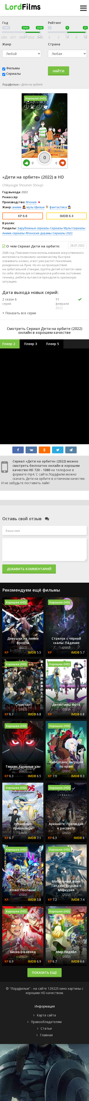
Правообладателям (46, 1022)
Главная (46, 1035)
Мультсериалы (74, 228)
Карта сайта (46, 1015)
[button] (19, 313)
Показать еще (44, 972)
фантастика (58, 207)
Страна (54, 44)
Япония (31, 202)
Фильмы (13, 68)
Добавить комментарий (29, 569)
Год (5, 23)
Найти (58, 71)
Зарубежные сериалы (33, 228)
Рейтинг (54, 23)
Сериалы (13, 73)
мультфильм (35, 207)
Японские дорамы (39, 233)
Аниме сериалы (13, 233)
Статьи (46, 1028)
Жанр (6, 44)
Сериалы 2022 (62, 233)
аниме (16, 207)
